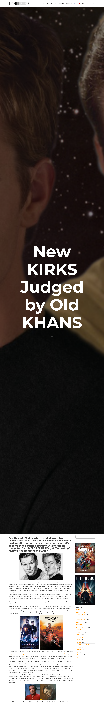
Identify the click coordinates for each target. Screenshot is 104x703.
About (45, 3)
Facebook (74, 3)
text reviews (81, 617)
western (80, 657)
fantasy (79, 642)
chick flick (80, 632)
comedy (79, 634)
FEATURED (78, 625)
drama (79, 639)
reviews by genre (81, 627)
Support (69, 3)
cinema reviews (80, 612)
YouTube (79, 3)
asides (77, 610)
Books (61, 3)
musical (79, 650)
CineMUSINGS (79, 622)
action (79, 629)
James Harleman (55, 333)
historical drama (83, 644)
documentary (81, 637)
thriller (79, 655)
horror (79, 647)
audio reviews (82, 614)
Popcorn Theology (88, 3)
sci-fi (78, 652)
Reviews (53, 3)
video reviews (81, 619)
